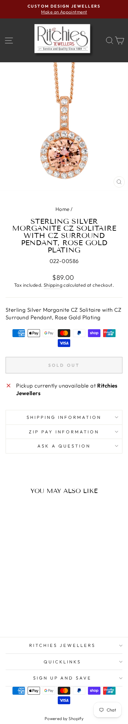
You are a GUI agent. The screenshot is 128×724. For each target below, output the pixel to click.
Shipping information (64, 417)
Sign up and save (62, 678)
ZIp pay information (64, 431)
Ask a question (64, 446)
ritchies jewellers (62, 645)
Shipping (53, 285)
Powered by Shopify (64, 718)
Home (62, 209)
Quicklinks (62, 661)
